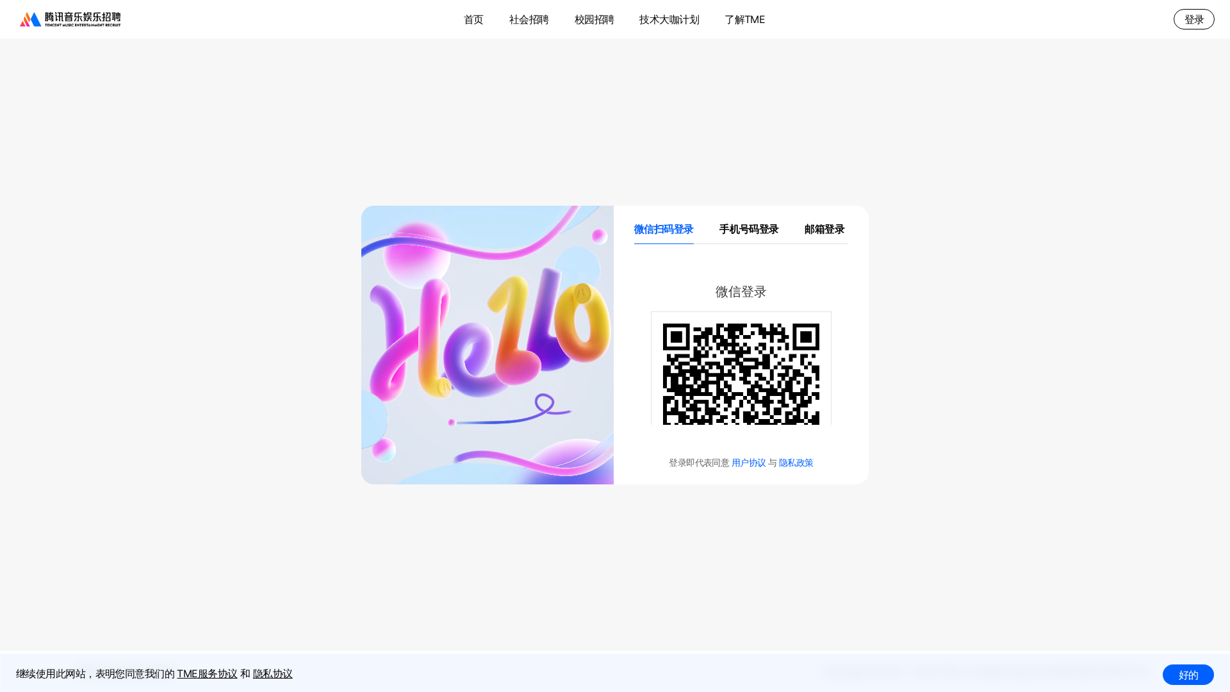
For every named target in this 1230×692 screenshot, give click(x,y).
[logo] (70, 19)
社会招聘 (529, 19)
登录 (1194, 19)
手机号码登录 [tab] (749, 228)
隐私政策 (796, 462)
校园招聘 (594, 19)
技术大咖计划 (669, 19)
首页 (474, 19)
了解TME (745, 19)
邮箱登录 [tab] (824, 228)
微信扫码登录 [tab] (664, 228)
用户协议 (750, 462)
